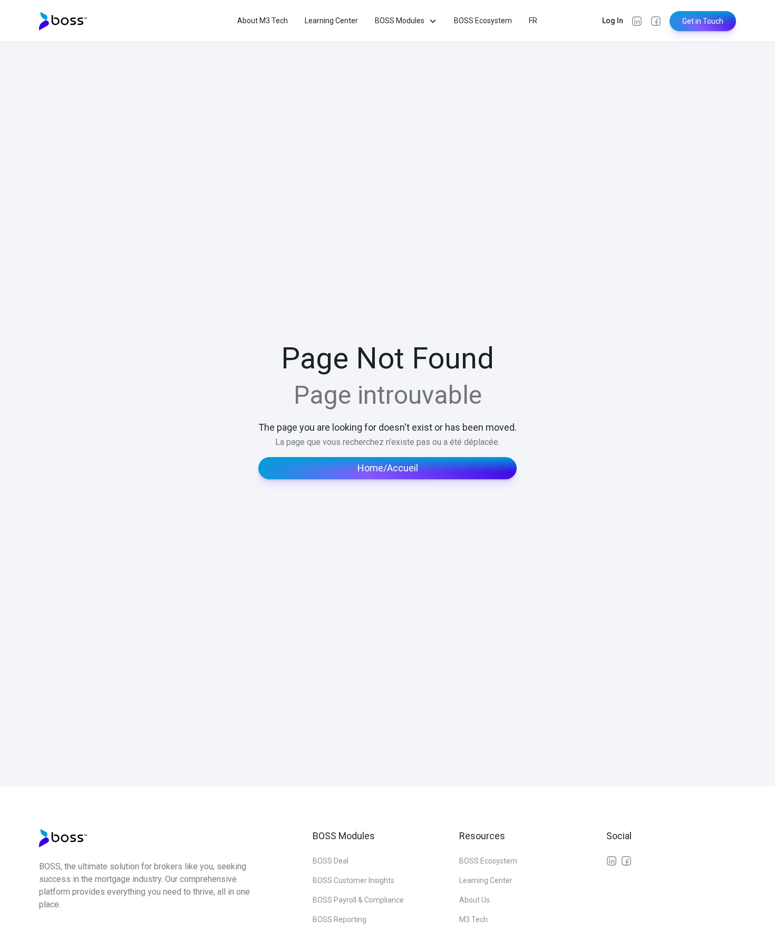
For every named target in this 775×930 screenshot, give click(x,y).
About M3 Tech (262, 20)
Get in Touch (702, 21)
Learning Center (331, 20)
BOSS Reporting (339, 919)
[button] (405, 21)
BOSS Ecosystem (483, 20)
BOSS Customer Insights (353, 880)
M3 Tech (473, 919)
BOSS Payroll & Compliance (358, 900)
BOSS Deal (330, 861)
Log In (612, 20)
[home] (64, 21)
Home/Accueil (387, 467)
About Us (474, 900)
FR (533, 20)
